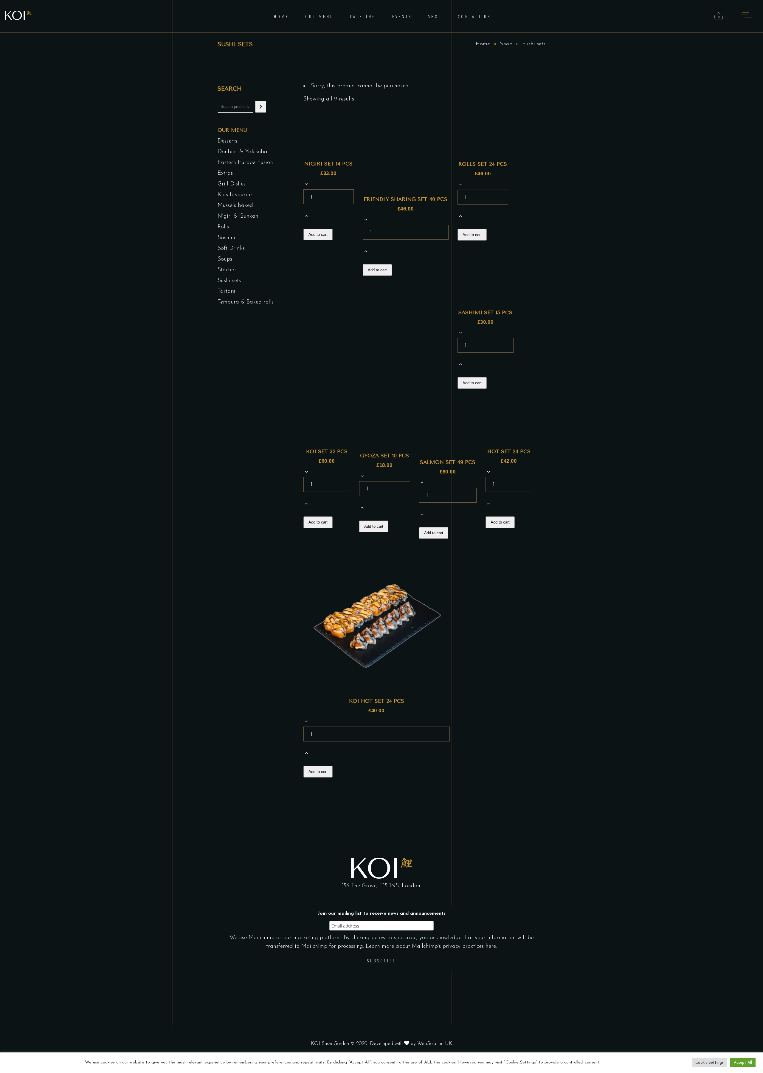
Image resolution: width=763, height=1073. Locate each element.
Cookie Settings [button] (709, 1063)
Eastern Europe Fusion (245, 162)
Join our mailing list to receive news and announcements (382, 913)
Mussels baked (235, 205)
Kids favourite (235, 195)
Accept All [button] (743, 1063)
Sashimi (227, 238)
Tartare (226, 291)
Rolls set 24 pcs (482, 164)
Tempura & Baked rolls (246, 302)
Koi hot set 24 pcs (376, 701)
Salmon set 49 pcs (447, 462)
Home (483, 44)
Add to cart (318, 234)
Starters (227, 270)
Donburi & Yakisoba (242, 152)
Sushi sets (229, 281)
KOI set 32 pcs (327, 451)
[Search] (260, 107)
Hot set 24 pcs (509, 451)
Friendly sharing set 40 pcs (405, 199)
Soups (225, 259)
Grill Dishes (232, 184)
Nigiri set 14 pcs (328, 164)
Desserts (227, 141)
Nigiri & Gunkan (238, 216)
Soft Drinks (231, 248)
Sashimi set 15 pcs (485, 312)
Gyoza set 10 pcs (384, 456)
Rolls (223, 227)
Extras (225, 173)
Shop (506, 44)
